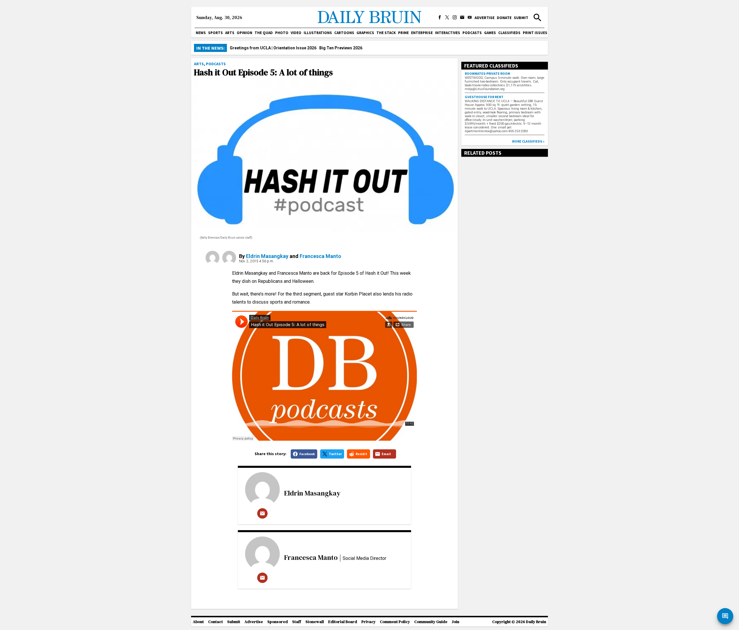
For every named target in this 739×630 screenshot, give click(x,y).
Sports (215, 32)
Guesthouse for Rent (484, 97)
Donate (504, 17)
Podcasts (472, 32)
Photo (281, 32)
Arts (229, 32)
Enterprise (422, 32)
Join (455, 622)
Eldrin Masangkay (267, 256)
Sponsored (277, 622)
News (201, 32)
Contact (215, 622)
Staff (296, 622)
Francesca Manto (320, 256)
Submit (521, 17)
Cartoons (344, 32)
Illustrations (318, 32)
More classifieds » (528, 141)
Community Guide (430, 622)
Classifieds (509, 32)
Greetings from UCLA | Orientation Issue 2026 (273, 48)
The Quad (264, 32)
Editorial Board (342, 622)
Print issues (535, 32)
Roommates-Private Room (487, 73)
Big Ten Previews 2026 (340, 48)
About (198, 622)
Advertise (484, 17)
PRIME (403, 32)
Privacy (368, 622)
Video (296, 32)
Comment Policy (395, 622)
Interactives (447, 32)
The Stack (386, 32)
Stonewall (314, 622)
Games (490, 32)
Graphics (365, 32)
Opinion (244, 32)
